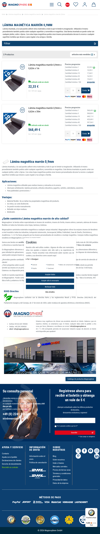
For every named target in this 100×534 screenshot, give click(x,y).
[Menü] (95, 509)
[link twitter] (78, 450)
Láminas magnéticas (14, 14)
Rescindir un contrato (10, 467)
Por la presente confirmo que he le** (67, 426)
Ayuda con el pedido (9, 457)
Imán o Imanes (58, 463)
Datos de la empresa (60, 483)
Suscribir (74, 433)
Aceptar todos (50, 274)
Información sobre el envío (37, 457)
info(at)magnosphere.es (78, 326)
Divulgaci (35, 259)
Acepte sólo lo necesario (50, 281)
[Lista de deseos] (75, 4)
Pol (28, 259)
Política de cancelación (38, 462)
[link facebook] (84, 450)
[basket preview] (93, 4)
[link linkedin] (96, 456)
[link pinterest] (78, 456)
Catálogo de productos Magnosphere (80, 379)
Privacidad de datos (60, 480)
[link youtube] (90, 450)
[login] (84, 4)
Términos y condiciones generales (62, 475)
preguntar (91, 82)
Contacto (5, 453)
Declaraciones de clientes (11, 460)
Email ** (59, 419)
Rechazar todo (50, 287)
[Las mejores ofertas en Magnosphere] (67, 4)
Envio (39, 91)
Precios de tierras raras (62, 470)
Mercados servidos (60, 466)
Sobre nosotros (59, 460)
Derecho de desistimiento (11, 464)
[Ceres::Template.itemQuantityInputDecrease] (67, 90)
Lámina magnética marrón (32, 14)
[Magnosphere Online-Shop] (17, 4)
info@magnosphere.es (21, 329)
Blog (54, 456)
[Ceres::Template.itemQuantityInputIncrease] (78, 90)
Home (3, 14)
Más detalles (50, 292)
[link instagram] (96, 450)
